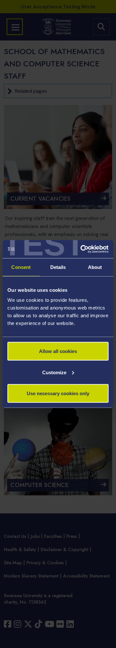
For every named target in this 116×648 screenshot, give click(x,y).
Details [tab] (58, 267)
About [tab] (95, 267)
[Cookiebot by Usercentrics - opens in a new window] (82, 249)
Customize (54, 372)
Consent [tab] (21, 267)
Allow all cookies (58, 351)
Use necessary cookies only (58, 393)
